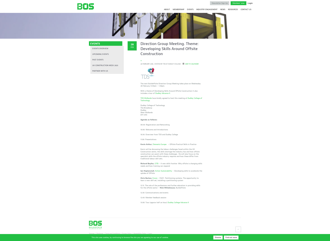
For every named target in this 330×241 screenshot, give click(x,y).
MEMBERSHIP (178, 9)
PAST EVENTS (97, 60)
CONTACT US (246, 9)
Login (250, 3)
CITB (156, 163)
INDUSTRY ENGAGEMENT (206, 9)
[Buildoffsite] (85, 6)
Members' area (238, 3)
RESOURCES (233, 9)
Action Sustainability (163, 171)
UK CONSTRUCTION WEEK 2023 (105, 65)
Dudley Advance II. (162, 93)
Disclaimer (99, 233)
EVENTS (190, 9)
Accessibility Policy (140, 233)
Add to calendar (192, 64)
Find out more (231, 237)
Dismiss (218, 237)
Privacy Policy (127, 233)
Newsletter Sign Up (220, 3)
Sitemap (91, 233)
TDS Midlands (146, 98)
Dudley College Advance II (178, 202)
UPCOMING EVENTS (100, 54)
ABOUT (167, 9)
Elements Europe (160, 144)
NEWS (222, 9)
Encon (154, 178)
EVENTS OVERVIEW (100, 48)
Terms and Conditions (112, 233)
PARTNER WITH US (100, 71)
